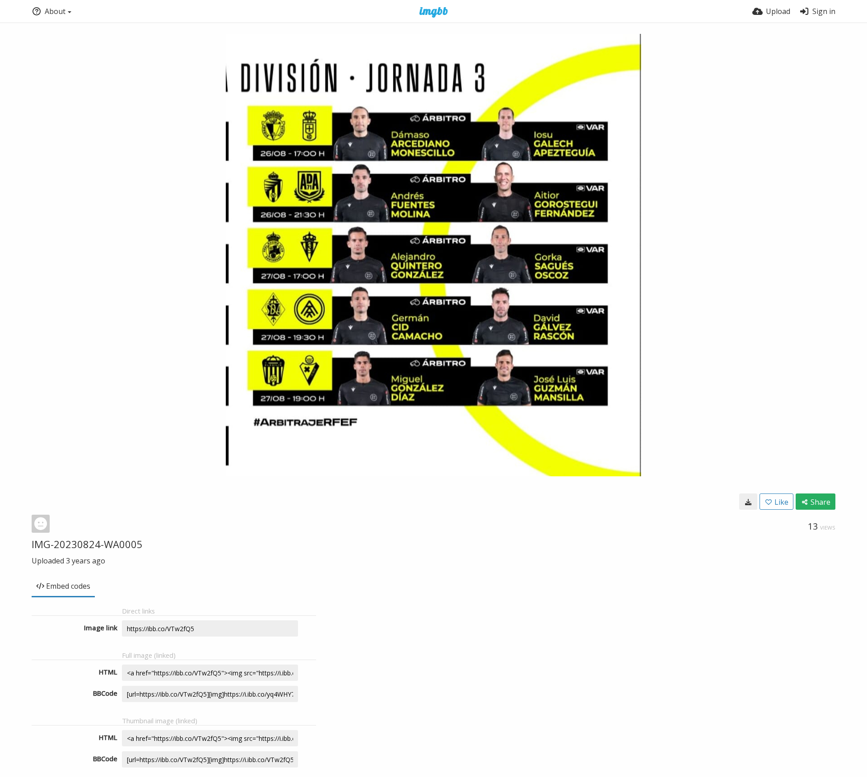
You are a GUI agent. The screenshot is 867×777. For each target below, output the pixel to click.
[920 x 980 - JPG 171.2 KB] (748, 501)
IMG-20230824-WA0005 (87, 544)
